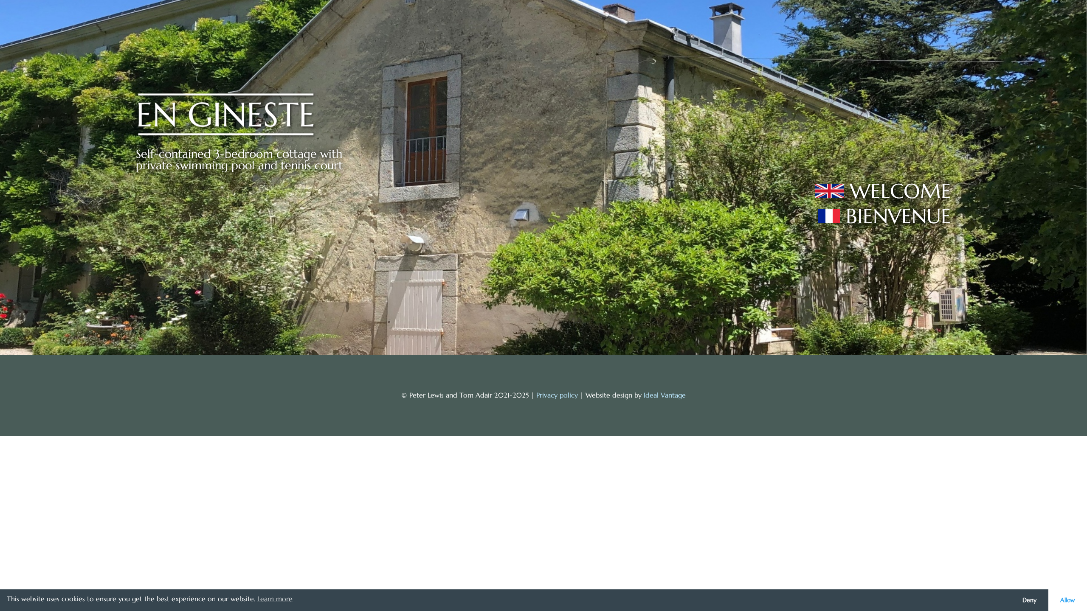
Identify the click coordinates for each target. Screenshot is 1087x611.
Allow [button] (1067, 600)
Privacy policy (557, 395)
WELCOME (900, 191)
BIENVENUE (898, 216)
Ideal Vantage (665, 395)
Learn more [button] (275, 598)
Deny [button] (1029, 600)
